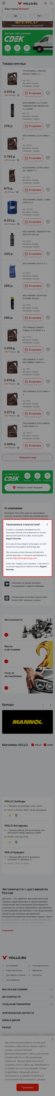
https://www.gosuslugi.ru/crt (25, 558)
